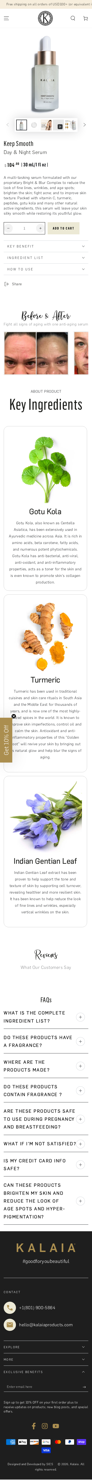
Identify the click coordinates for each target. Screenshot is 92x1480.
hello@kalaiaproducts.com (46, 1324)
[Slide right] (84, 125)
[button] (72, 18)
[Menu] (6, 18)
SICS (49, 1464)
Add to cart (64, 228)
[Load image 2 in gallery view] (33, 125)
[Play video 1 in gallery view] (58, 125)
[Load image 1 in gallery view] (21, 125)
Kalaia (74, 1464)
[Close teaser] (13, 716)
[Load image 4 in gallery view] (70, 125)
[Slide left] (7, 125)
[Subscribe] (85, 1387)
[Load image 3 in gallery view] (46, 125)
